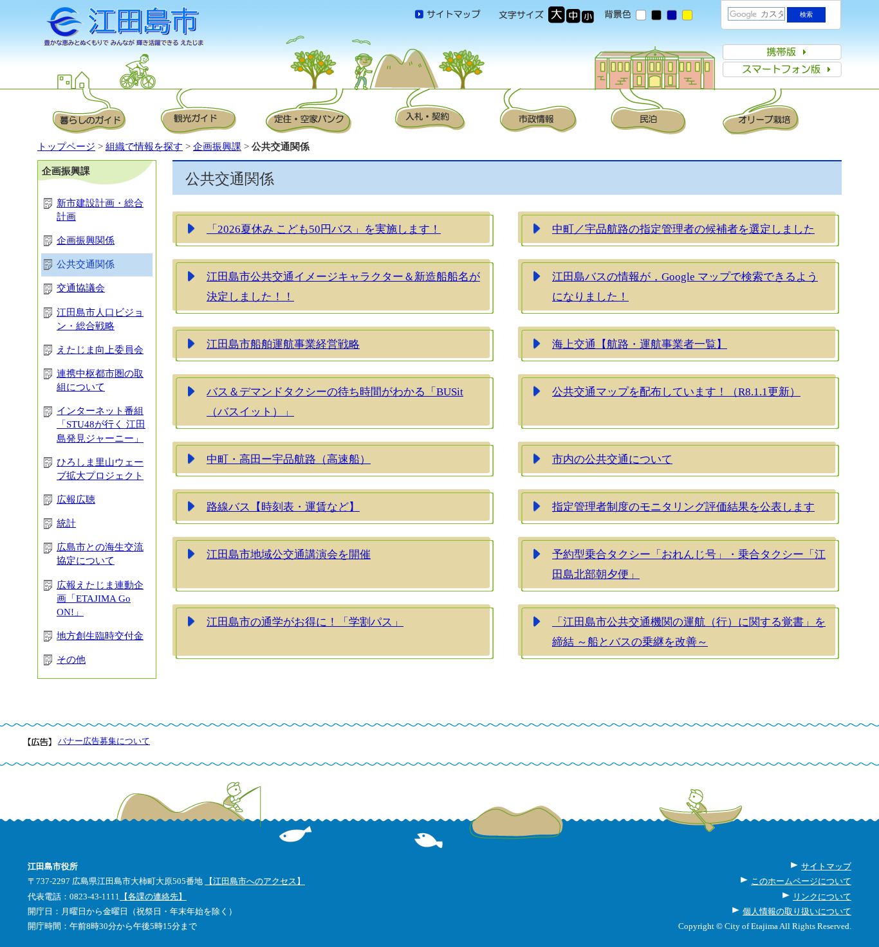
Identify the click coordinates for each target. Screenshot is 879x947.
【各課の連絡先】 (153, 896)
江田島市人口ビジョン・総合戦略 (100, 319)
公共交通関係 (86, 264)
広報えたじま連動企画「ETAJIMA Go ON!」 (100, 598)
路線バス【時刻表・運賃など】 (283, 506)
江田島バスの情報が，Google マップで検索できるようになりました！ (685, 286)
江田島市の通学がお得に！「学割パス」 (305, 621)
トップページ (66, 146)
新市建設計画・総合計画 (100, 210)
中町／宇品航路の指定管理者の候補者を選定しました (683, 228)
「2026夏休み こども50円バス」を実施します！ (324, 228)
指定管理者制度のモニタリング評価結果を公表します (683, 506)
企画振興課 (217, 146)
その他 (71, 659)
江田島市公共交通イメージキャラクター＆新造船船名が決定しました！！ (343, 286)
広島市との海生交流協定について (100, 554)
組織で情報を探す (144, 146)
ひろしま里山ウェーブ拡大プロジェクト (100, 469)
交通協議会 (81, 288)
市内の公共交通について (612, 459)
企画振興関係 (86, 240)
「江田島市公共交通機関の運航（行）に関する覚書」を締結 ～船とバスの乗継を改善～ (689, 632)
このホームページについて (801, 881)
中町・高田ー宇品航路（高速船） (289, 459)
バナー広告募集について (104, 741)
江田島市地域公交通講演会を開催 (289, 554)
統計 (66, 523)
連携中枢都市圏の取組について (100, 380)
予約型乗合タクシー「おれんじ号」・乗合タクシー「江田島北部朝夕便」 (689, 564)
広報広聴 (76, 499)
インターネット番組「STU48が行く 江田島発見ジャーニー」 (101, 424)
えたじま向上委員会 (100, 350)
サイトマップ (826, 866)
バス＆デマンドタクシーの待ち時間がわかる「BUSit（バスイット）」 (335, 402)
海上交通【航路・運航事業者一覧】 (639, 344)
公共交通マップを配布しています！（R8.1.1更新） (676, 391)
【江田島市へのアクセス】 (255, 881)
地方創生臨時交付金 (100, 636)
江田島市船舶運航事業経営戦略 (283, 344)
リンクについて (822, 896)
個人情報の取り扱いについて (797, 911)
